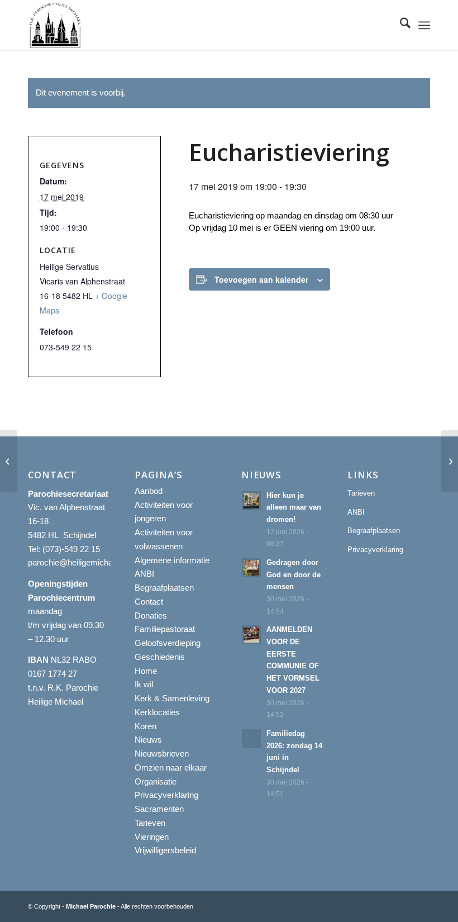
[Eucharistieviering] (8, 461)
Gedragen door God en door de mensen (293, 574)
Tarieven (150, 823)
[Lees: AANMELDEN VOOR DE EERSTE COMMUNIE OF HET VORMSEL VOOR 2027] (251, 635)
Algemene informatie (172, 560)
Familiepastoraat (165, 629)
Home (146, 671)
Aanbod (149, 491)
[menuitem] (400, 25)
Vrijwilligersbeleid (165, 850)
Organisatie (155, 781)
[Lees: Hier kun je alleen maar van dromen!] (251, 501)
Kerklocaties (157, 712)
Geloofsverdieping (168, 643)
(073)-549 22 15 (71, 549)
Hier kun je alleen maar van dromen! (293, 507)
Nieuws (148, 739)
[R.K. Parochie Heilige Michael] (55, 25)
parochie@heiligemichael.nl (77, 562)
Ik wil (144, 684)
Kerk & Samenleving (172, 698)
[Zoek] (400, 25)
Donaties (151, 615)
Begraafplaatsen (164, 587)
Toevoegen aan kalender (261, 279)
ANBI (144, 573)
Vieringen (152, 837)
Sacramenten (159, 809)
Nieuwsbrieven (162, 753)
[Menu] (424, 25)
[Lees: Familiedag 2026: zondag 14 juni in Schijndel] (251, 739)
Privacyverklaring (166, 795)
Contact (149, 601)
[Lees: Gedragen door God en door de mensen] (251, 568)
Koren (145, 726)
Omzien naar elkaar (171, 767)
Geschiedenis (160, 657)
